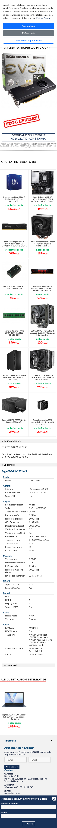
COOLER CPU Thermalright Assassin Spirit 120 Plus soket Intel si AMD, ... (42, 333)
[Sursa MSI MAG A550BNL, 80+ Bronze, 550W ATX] (14, 404)
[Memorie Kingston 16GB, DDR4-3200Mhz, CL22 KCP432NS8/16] (14, 315)
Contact (8, 770)
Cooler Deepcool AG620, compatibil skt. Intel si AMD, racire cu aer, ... (42, 422)
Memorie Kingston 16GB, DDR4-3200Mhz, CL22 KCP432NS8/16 (14, 333)
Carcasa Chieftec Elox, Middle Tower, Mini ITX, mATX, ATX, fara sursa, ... (14, 377)
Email (4, 812)
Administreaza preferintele (28, 40)
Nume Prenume (9, 803)
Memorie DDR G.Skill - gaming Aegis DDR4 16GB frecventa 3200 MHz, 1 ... (42, 288)
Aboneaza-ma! (12, 767)
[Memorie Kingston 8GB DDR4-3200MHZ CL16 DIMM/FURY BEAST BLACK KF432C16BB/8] (14, 226)
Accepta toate (28, 26)
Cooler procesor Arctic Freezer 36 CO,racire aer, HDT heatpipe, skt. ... (42, 244)
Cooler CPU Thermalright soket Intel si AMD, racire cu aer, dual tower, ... (42, 377)
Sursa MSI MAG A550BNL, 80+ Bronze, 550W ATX (14, 421)
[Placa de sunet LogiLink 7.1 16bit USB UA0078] (14, 271)
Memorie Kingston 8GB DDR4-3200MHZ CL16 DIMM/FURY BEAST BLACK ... (14, 244)
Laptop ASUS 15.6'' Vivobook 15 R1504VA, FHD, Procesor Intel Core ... (14, 717)
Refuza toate (28, 33)
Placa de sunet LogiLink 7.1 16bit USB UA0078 (14, 287)
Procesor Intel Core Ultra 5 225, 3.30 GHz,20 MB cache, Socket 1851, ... (14, 199)
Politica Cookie (43, 18)
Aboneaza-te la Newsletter (19, 747)
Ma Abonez (28, 824)
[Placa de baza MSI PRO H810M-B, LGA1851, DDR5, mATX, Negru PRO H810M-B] (42, 182)
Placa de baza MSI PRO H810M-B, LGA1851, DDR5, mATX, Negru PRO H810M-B (42, 199)
